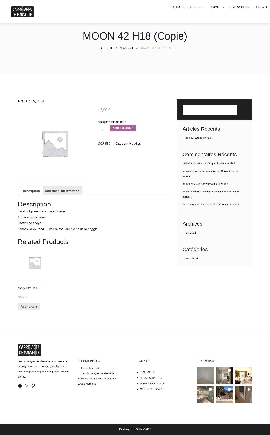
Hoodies (135, 144)
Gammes (214, 7)
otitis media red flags (195, 204)
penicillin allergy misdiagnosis (200, 191)
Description (31, 191)
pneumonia (189, 183)
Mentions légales (152, 389)
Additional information (62, 191)
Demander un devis (153, 383)
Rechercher (242, 110)
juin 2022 (190, 232)
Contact (260, 7)
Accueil (178, 7)
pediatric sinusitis (192, 163)
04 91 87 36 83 (89, 367)
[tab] (31, 190)
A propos (196, 7)
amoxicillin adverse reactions (199, 170)
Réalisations (239, 7)
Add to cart (123, 128)
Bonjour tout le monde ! (199, 137)
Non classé (191, 258)
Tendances (147, 372)
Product (126, 48)
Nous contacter (151, 377)
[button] (205, 375)
